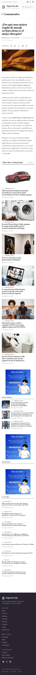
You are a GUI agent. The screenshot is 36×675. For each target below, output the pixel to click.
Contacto (4, 652)
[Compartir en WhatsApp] (11, 45)
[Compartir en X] (15, 45)
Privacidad (13, 671)
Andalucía (4, 616)
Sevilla (3, 611)
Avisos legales (6, 655)
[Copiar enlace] (26, 45)
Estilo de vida (5, 629)
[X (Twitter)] (30, 2)
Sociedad (4, 642)
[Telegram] (27, 2)
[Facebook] (33, 2)
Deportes (4, 621)
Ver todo (30, 162)
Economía (4, 619)
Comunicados (12, 14)
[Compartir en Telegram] (22, 45)
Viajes (3, 639)
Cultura (4, 627)
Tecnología (5, 637)
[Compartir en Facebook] (18, 45)
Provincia (4, 613)
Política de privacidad (7, 657)
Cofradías (4, 624)
